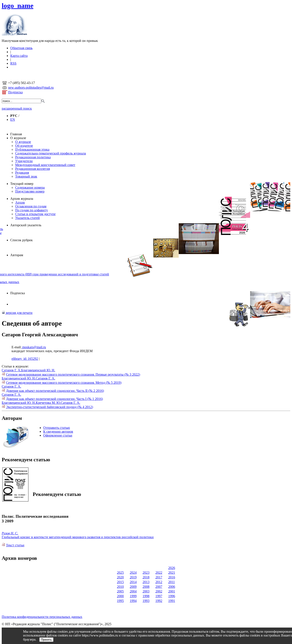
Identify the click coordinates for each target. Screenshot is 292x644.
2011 (171, 582)
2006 (171, 586)
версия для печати (18, 313)
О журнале (18, 138)
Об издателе (24, 145)
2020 (120, 577)
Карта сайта (19, 55)
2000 (120, 596)
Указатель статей (27, 218)
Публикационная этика (32, 149)
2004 (133, 591)
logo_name (17, 5)
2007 (158, 586)
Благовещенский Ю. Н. (38, 370)
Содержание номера (30, 187)
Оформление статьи (57, 435)
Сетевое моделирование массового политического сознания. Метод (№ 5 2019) (63, 382)
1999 (133, 596)
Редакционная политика (33, 157)
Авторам (16, 255)
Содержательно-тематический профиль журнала (50, 153)
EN (12, 119)
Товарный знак (26, 176)
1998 (146, 596)
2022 (158, 572)
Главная (16, 134)
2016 (171, 577)
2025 (120, 572)
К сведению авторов (58, 431)
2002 (158, 591)
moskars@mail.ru (33, 347)
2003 (146, 591)
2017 (158, 577)
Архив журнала (21, 198)
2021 (171, 572)
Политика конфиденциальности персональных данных (42, 617)
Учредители (24, 161)
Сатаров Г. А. (11, 370)
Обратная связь (21, 48)
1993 (146, 601)
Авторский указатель (25, 225)
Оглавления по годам (30, 206)
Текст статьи (15, 545)
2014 (133, 582)
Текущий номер (21, 183)
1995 (120, 601)
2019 (133, 577)
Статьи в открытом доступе (35, 214)
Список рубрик (21, 240)
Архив (20, 202)
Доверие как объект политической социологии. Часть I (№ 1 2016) (54, 399)
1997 (158, 596)
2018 (146, 577)
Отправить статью (56, 427)
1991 (171, 601)
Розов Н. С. (10, 533)
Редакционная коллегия (32, 169)
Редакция (22, 172)
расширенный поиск (17, 108)
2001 (171, 591)
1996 (171, 596)
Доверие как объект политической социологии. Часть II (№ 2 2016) (55, 391)
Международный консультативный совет (45, 165)
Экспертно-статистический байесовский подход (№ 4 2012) (49, 407)
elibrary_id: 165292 (25, 358)
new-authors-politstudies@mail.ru (31, 87)
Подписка (15, 92)
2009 (133, 586)
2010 (120, 586)
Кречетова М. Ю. (48, 402)
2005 (120, 591)
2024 (133, 572)
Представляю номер (29, 191)
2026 (171, 568)
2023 (146, 572)
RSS (13, 63)
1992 (158, 601)
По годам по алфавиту (31, 210)
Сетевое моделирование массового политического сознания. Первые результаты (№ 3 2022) (73, 374)
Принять (46, 639)
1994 (133, 601)
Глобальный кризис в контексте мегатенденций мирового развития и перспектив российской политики (78, 537)
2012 (158, 582)
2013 (146, 582)
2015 (120, 582)
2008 (146, 586)
